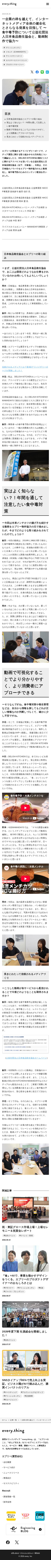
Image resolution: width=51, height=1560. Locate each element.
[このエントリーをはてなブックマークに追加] (47, 72)
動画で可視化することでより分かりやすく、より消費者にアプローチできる (26, 131)
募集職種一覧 (9, 1496)
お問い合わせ (15, 1553)
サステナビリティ (11, 1483)
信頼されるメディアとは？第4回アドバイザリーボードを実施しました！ (25, 369)
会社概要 (7, 1462)
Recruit (6, 1490)
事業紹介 (7, 1478)
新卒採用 (7, 1502)
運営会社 (37, 1553)
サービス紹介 (9, 1467)
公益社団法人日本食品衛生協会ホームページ (26, 1058)
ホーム (4, 1420)
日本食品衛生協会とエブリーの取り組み (24, 119)
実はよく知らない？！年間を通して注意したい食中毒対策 (26, 124)
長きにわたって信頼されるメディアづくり (25, 137)
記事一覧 (13, 1420)
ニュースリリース (11, 1473)
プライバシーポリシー (26, 1553)
